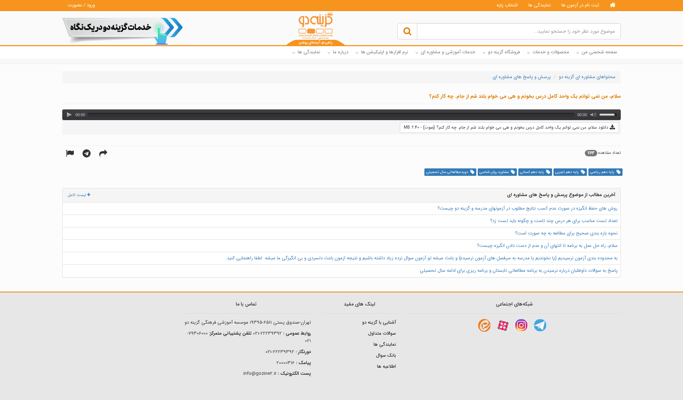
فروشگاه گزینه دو (504, 52)
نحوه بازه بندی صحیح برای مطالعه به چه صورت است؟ (566, 233)
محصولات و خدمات (551, 52)
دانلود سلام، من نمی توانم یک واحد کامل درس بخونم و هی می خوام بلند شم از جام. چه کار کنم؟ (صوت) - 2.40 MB (507, 127)
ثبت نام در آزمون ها (580, 5)
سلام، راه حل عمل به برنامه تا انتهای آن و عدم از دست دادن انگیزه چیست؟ (547, 245)
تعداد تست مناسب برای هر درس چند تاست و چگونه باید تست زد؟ (554, 221)
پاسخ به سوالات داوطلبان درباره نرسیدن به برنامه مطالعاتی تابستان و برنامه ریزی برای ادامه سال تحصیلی (519, 270)
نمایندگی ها (539, 5)
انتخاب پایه (507, 5)
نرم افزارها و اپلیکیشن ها (384, 52)
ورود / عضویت (81, 5)
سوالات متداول (382, 333)
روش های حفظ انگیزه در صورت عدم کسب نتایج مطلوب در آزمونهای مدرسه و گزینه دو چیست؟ (528, 208)
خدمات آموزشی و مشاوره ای (448, 52)
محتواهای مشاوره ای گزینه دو (587, 77)
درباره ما (340, 52)
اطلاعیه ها (386, 366)
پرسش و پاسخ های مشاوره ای (522, 77)
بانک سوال (386, 355)
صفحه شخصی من (599, 52)
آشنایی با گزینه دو (379, 322)
